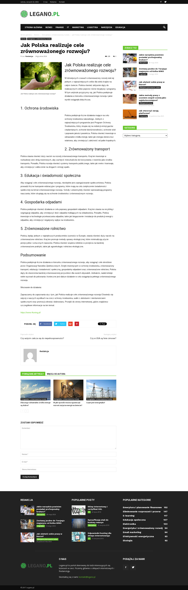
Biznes (49, 27)
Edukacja (120, 27)
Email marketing (132, 532)
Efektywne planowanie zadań (150, 87)
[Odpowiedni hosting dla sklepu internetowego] (78, 537)
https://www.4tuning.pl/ (31, 312)
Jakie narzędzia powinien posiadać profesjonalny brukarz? (151, 57)
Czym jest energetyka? (95, 403)
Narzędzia (106, 27)
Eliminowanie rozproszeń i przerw (141, 511)
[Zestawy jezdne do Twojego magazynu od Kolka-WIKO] (130, 72)
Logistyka (92, 27)
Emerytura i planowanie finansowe (142, 507)
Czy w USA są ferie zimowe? (103, 338)
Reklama (53, 2)
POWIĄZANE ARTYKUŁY (33, 374)
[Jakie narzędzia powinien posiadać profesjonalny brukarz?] (130, 58)
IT (68, 27)
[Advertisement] (117, 14)
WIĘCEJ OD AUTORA (56, 374)
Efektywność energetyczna (138, 536)
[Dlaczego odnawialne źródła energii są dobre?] (36, 390)
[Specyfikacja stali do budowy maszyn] (78, 523)
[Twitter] (165, 2)
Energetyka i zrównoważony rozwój (39, 39)
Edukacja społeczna (134, 519)
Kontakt (62, 2)
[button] (164, 27)
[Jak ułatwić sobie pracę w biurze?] (130, 85)
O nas (45, 2)
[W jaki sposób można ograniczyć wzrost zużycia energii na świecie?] (68, 390)
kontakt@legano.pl (87, 577)
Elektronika (129, 524)
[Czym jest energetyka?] (101, 390)
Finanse (60, 27)
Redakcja (29, 56)
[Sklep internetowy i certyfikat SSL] (78, 510)
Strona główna (33, 27)
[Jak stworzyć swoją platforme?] (130, 114)
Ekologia (127, 540)
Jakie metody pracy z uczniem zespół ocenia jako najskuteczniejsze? (152, 97)
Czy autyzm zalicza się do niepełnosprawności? (42, 338)
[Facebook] (161, 2)
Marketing (78, 27)
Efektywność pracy (146, 103)
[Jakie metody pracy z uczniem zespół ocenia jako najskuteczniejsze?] (130, 99)
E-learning (143, 116)
